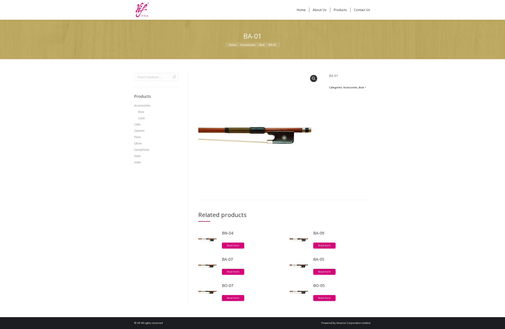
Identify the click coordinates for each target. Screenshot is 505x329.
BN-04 (227, 233)
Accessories (350, 87)
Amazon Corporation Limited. (353, 323)
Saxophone (141, 149)
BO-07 (227, 285)
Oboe (138, 143)
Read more (233, 245)
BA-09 (318, 233)
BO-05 (319, 285)
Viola (137, 156)
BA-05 (318, 259)
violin (137, 162)
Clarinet (139, 131)
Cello (137, 124)
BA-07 (227, 259)
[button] (313, 78)
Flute (137, 137)
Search (174, 77)
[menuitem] (301, 10)
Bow (361, 87)
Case (141, 118)
